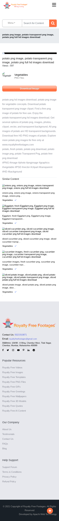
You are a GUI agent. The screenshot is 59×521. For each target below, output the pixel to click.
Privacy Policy (9, 476)
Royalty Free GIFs (11, 386)
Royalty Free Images (12, 372)
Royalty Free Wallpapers (14, 396)
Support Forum (9, 467)
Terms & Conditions (12, 472)
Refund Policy (9, 481)
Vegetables (21, 74)
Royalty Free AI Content (14, 410)
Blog (4, 448)
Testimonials (8, 434)
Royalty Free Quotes (12, 406)
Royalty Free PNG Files (14, 382)
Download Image (29, 88)
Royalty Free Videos (12, 367)
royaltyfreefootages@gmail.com (23, 339)
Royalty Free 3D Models (14, 401)
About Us (6, 429)
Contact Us (7, 439)
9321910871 (21, 334)
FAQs (5, 443)
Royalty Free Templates (14, 377)
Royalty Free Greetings (13, 391)
